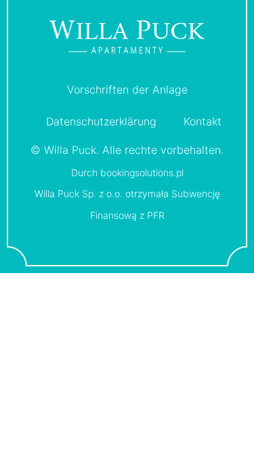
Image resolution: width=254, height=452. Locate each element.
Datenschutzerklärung (101, 121)
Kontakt (202, 121)
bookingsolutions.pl (142, 172)
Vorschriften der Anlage (127, 89)
